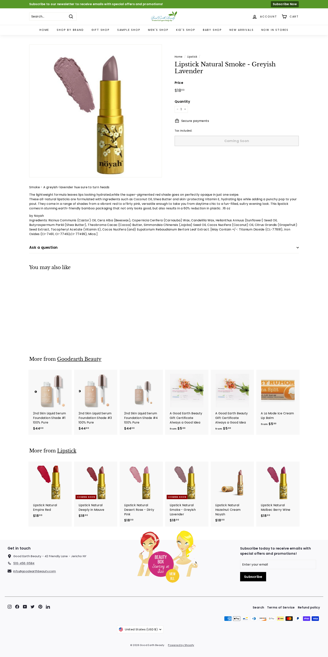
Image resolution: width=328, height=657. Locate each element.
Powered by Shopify (181, 645)
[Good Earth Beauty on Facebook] (17, 606)
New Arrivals (241, 30)
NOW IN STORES (275, 30)
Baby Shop (212, 30)
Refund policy (309, 607)
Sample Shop (128, 30)
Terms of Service (281, 607)
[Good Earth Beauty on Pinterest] (40, 606)
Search (258, 607)
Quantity (182, 101)
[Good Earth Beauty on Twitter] (33, 606)
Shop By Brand (70, 30)
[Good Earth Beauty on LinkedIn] (48, 606)
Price (179, 82)
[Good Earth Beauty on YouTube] (25, 606)
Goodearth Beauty (79, 359)
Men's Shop (158, 30)
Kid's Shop (185, 30)
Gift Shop (100, 30)
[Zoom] (95, 111)
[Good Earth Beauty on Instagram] (10, 606)
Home (44, 30)
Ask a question (43, 247)
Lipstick (192, 57)
